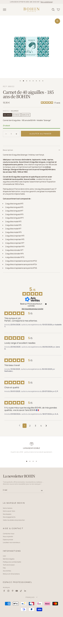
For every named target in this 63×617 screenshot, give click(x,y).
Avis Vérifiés (7, 571)
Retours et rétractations (11, 574)
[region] (31, 449)
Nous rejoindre (8, 536)
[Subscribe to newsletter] (41, 490)
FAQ (4, 568)
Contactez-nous (8, 534)
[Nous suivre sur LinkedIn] (25, 591)
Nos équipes (7, 514)
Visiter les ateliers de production (14, 520)
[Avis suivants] (46, 426)
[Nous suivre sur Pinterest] (12, 591)
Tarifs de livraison (9, 565)
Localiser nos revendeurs (11, 542)
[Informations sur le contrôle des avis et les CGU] (46, 304)
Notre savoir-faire (9, 511)
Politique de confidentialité (12, 562)
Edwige (16, 115)
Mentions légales (8, 559)
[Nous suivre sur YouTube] (17, 591)
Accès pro (6, 587)
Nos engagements (9, 517)
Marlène (26, 115)
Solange (7, 115)
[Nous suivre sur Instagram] (8, 591)
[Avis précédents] (19, 425)
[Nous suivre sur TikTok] (21, 591)
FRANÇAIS (30, 597)
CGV (4, 556)
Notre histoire (7, 508)
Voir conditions (46, 2)
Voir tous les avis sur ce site (32, 309)
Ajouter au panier (41, 133)
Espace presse (8, 539)
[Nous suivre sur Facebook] (4, 591)
